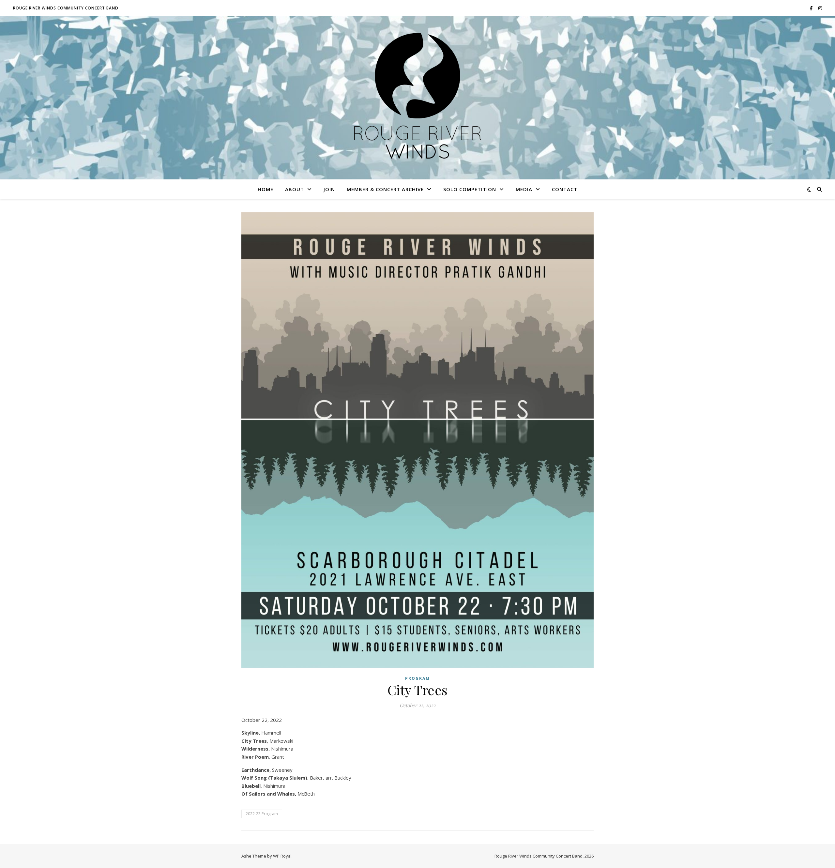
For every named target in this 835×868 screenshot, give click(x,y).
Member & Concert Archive (385, 189)
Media (524, 189)
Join (329, 189)
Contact (564, 189)
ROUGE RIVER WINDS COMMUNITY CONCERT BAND (65, 8)
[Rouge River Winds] (417, 97)
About (294, 189)
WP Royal (282, 856)
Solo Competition (469, 189)
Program (417, 678)
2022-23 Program (262, 813)
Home (265, 189)
